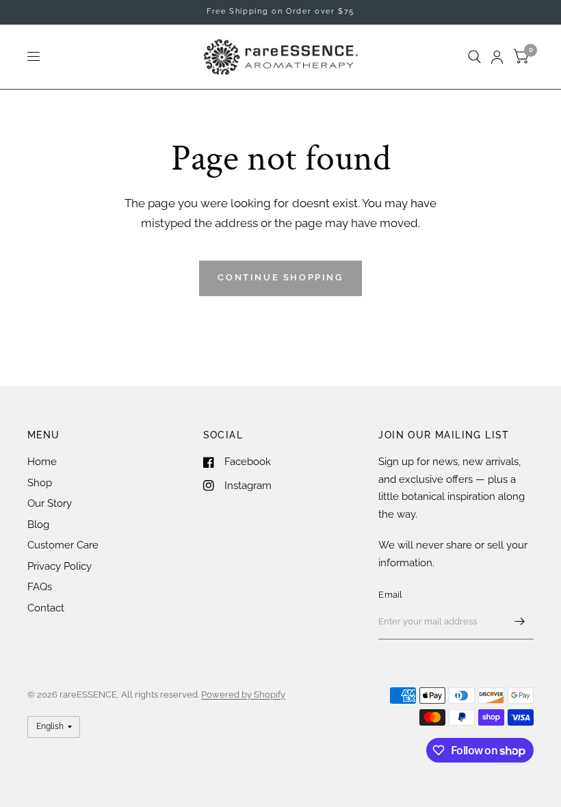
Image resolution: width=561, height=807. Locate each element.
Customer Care (63, 545)
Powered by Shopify (243, 694)
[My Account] (497, 57)
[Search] (474, 57)
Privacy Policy (59, 566)
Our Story (49, 503)
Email (390, 595)
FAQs (39, 587)
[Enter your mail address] (520, 621)
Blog (38, 524)
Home (42, 461)
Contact (45, 608)
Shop (39, 483)
